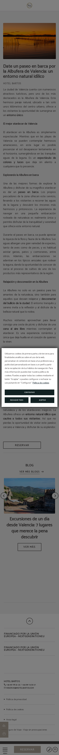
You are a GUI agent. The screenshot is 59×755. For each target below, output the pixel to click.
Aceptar (42, 400)
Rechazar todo (16, 400)
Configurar (29, 392)
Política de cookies (41, 383)
